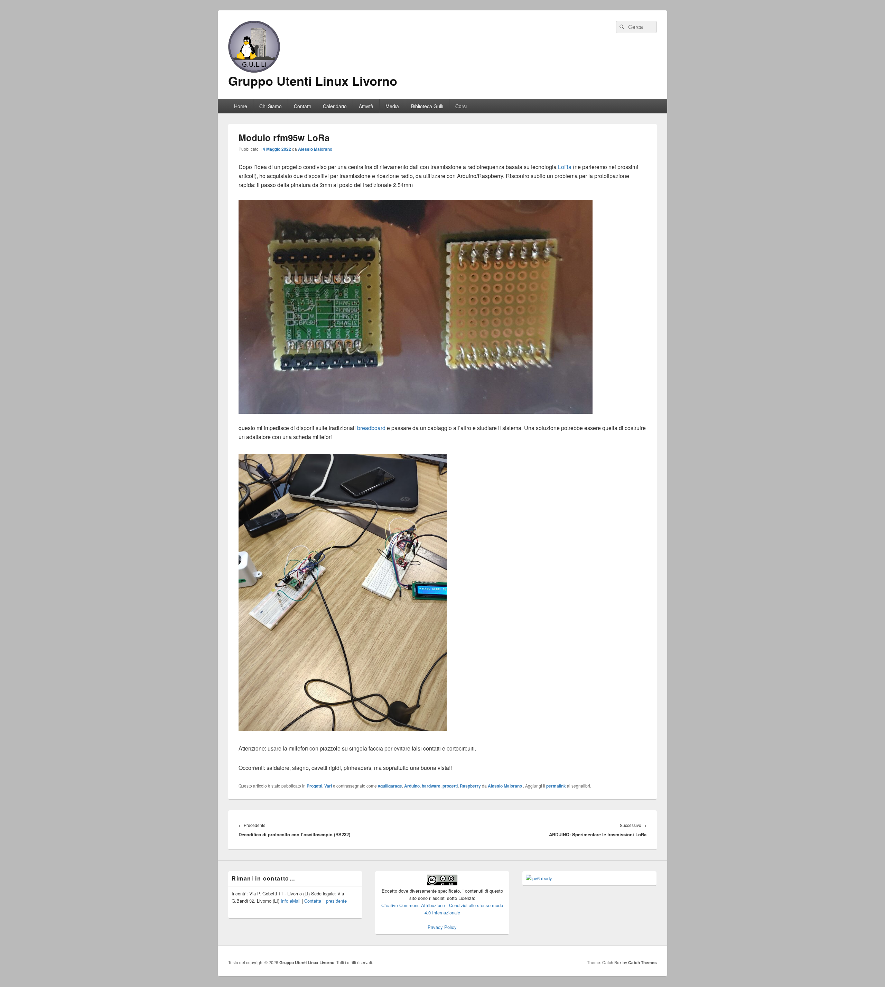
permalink (556, 786)
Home (240, 106)
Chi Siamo (270, 106)
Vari (328, 786)
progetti (450, 786)
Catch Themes (642, 962)
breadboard (371, 428)
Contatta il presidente (325, 900)
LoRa (564, 167)
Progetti (314, 786)
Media (392, 106)
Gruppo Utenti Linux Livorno (312, 81)
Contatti (302, 106)
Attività (366, 106)
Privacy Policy (442, 927)
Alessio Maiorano (315, 149)
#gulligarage (390, 786)
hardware (431, 786)
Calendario (335, 106)
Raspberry (470, 786)
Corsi (461, 106)
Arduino (412, 786)
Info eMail (290, 900)
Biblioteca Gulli (427, 106)
